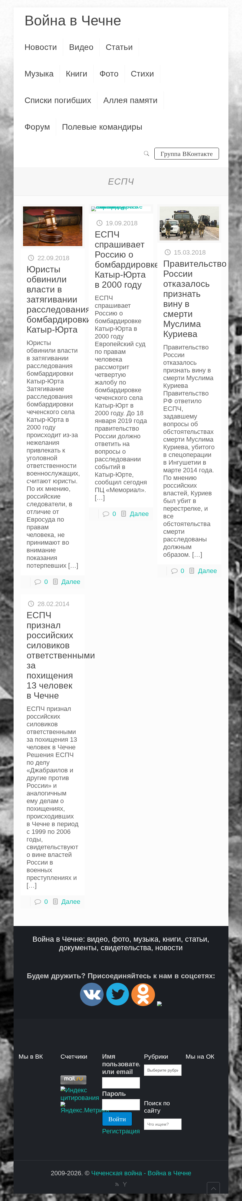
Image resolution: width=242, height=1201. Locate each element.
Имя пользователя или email (121, 1064)
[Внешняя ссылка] (92, 1004)
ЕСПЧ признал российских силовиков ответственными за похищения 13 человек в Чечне (61, 655)
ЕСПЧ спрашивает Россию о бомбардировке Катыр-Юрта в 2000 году (127, 259)
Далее (70, 581)
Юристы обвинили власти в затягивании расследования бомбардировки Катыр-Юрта (59, 299)
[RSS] (117, 1184)
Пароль (114, 1093)
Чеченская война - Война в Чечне (141, 1173)
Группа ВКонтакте (187, 153)
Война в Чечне (72, 20)
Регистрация (121, 1131)
